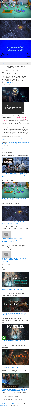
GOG (3, 143)
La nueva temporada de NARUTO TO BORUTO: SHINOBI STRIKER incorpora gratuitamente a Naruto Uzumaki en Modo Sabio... (14, 240)
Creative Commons (4, 403)
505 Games (15, 142)
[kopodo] (3, 63)
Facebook (5, 147)
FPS (28, 142)
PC (11, 86)
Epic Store (24, 142)
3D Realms (9, 142)
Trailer (19, 86)
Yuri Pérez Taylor (9, 82)
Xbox (22, 86)
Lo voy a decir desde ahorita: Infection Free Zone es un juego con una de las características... (15, 222)
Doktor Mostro (3, 405)
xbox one (18, 143)
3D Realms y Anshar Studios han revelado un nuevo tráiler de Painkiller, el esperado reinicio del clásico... (14, 314)
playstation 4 (9, 143)
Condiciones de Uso (15, 403)
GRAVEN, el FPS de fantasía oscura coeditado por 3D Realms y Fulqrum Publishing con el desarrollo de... (15, 389)
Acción (20, 142)
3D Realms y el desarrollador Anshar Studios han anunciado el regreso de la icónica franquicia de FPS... (15, 341)
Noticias (8, 86)
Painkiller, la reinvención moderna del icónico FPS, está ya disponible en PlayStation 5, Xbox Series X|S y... (15, 288)
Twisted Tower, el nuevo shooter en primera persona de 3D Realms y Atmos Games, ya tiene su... (15, 366)
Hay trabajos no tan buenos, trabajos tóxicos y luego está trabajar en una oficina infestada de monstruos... (14, 199)
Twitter (18, 147)
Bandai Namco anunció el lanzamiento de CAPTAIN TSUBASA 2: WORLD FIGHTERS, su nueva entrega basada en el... (14, 260)
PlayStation (14, 86)
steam (14, 143)
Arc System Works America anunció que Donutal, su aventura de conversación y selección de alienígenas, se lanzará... (15, 175)
